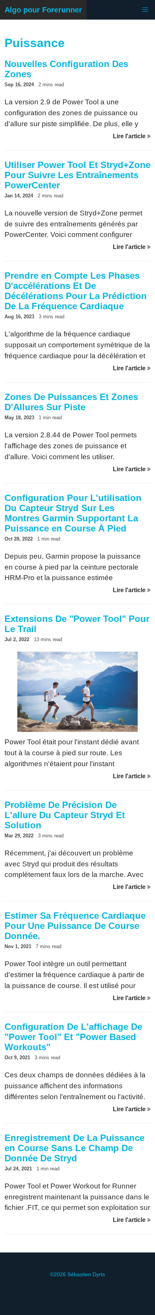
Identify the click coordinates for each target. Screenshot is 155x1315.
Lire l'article (130, 136)
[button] (145, 10)
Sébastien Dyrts (86, 1274)
